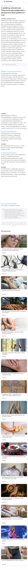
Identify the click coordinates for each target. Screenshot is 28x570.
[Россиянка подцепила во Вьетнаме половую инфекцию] (14, 348)
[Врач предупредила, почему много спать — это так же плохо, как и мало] (14, 473)
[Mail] (4, 1)
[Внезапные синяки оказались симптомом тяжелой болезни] (14, 369)
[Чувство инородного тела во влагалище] (14, 514)
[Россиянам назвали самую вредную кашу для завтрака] (14, 452)
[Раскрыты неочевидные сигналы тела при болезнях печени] (14, 327)
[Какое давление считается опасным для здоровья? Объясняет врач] (14, 265)
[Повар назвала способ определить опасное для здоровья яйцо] (14, 431)
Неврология (11, 5)
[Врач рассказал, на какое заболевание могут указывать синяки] (14, 410)
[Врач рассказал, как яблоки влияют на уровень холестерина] (14, 307)
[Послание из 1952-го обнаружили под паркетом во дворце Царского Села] (14, 390)
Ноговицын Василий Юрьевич (14, 71)
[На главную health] (8, 1)
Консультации (4, 5)
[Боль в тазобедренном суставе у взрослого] (14, 556)
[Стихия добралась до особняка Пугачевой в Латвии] (14, 535)
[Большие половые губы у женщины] (14, 286)
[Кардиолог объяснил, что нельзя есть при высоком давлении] (14, 493)
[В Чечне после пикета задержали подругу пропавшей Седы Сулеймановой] (14, 244)
